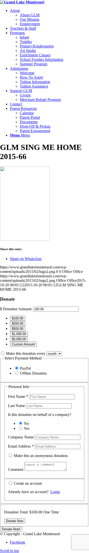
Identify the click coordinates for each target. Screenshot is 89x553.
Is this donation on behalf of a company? (39, 414)
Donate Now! (11, 529)
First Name (18, 396)
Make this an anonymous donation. (40, 456)
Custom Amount (23, 344)
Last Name (17, 406)
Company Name (21, 437)
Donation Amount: (17, 309)
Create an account (27, 483)
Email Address (21, 446)
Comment (16, 469)
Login (55, 492)
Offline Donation (33, 373)
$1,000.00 (19, 334)
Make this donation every (26, 353)
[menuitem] (49, 17)
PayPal (25, 368)
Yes (26, 428)
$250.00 (17, 323)
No (26, 423)
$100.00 (17, 318)
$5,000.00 (19, 339)
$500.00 (17, 329)
